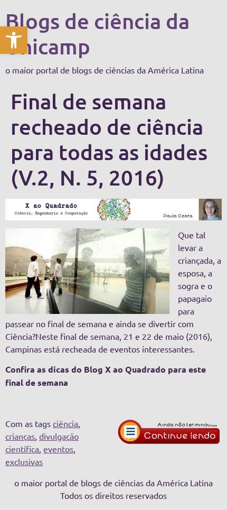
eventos (58, 448)
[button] (13, 40)
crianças (20, 436)
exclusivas (24, 461)
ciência (65, 423)
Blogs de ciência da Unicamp (97, 33)
